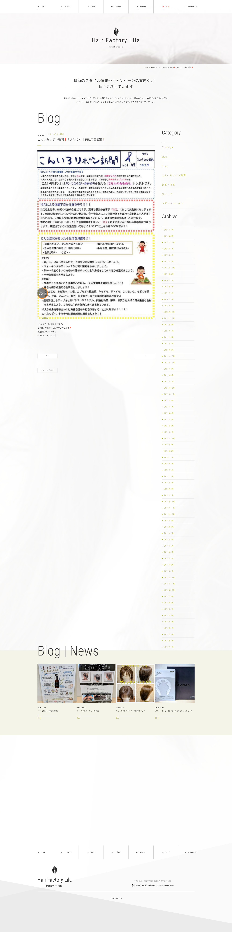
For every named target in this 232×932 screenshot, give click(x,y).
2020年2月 (169, 489)
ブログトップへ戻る (47, 370)
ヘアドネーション (172, 203)
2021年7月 (169, 407)
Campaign (167, 147)
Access (141, 7)
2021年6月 (169, 413)
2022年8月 (169, 369)
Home (41, 7)
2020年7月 (169, 457)
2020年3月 (169, 483)
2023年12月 (169, 312)
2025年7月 (169, 249)
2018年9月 (169, 596)
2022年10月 (169, 363)
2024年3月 (169, 306)
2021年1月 (169, 432)
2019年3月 (169, 558)
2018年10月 (169, 590)
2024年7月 (169, 280)
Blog (166, 7)
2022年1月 (169, 381)
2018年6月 (169, 615)
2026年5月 (169, 236)
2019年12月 (169, 502)
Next (145, 356)
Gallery (116, 7)
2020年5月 (169, 470)
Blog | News (154, 67)
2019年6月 (169, 539)
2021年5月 (169, 419)
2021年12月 (169, 388)
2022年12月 (169, 356)
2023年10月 (169, 318)
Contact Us (191, 7)
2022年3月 (169, 375)
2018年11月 (169, 584)
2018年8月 (169, 603)
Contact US (191, 852)
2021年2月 (169, 426)
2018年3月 (169, 634)
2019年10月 (169, 514)
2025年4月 (169, 255)
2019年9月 (169, 521)
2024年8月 (169, 274)
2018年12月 (169, 577)
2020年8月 (169, 451)
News (165, 166)
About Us (66, 7)
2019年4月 (169, 552)
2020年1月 (169, 495)
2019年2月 (169, 565)
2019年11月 (169, 508)
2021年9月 (169, 400)
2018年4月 (169, 628)
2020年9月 (169, 445)
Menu (91, 7)
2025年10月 (169, 242)
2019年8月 (169, 527)
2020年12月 (169, 438)
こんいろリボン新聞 (174, 175)
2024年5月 (169, 293)
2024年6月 (169, 287)
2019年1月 (169, 571)
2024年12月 (169, 268)
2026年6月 (169, 230)
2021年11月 (169, 394)
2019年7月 (169, 533)
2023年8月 (169, 325)
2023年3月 (169, 344)
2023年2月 (169, 350)
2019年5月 (169, 546)
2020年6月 (169, 464)
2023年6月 (169, 331)
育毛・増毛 (168, 184)
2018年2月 (169, 641)
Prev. (47, 356)
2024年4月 (169, 299)
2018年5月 (169, 622)
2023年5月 (169, 337)
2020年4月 (169, 476)
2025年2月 (169, 261)
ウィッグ (167, 194)
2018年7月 (169, 609)
